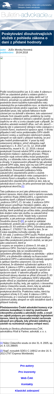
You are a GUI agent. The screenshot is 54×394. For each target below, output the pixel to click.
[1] (23, 186)
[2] (22, 221)
